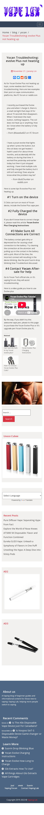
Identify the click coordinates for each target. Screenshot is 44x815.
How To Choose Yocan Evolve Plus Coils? (11, 367)
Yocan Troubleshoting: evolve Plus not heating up (22, 61)
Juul (12, 785)
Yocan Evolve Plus (26, 325)
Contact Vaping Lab (30, 788)
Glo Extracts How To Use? (19, 768)
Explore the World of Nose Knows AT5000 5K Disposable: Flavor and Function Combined (20, 533)
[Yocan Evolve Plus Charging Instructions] (29, 342)
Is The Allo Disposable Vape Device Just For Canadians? (19, 724)
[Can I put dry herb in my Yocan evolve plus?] (11, 342)
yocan (23, 32)
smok (20, 785)
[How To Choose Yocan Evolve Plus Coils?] (11, 360)
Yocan (31, 202)
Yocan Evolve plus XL (25, 328)
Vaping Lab (32, 800)
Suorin (30, 785)
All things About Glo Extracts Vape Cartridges (19, 775)
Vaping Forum (11, 788)
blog (14, 32)
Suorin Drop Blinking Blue (19, 748)
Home (5, 32)
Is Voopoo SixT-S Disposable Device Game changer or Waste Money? (22, 734)
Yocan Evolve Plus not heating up (24, 83)
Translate (29, 500)
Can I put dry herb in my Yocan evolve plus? (10, 350)
